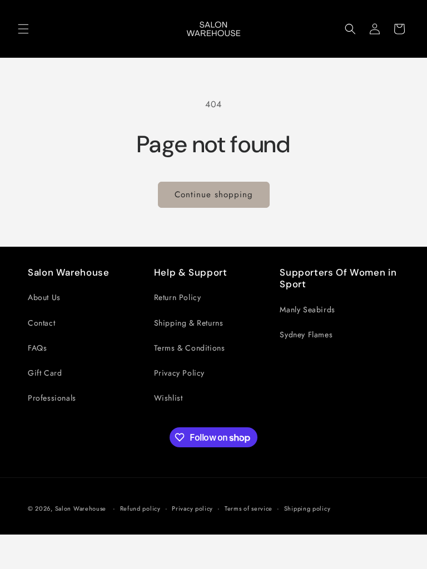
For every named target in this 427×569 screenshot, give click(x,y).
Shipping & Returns (189, 322)
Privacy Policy (179, 372)
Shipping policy (307, 508)
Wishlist (168, 397)
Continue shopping (214, 194)
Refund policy (140, 508)
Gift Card (45, 372)
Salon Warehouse (81, 508)
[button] (23, 29)
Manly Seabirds (307, 309)
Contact (41, 322)
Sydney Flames (306, 334)
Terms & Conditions (189, 347)
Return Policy (177, 297)
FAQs (37, 347)
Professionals (52, 397)
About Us (44, 297)
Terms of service (248, 508)
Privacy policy (192, 508)
